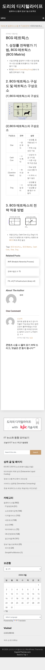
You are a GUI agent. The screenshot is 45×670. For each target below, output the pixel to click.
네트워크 (8, 520)
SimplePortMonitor (12, 553)
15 (39, 594)
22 (39, 598)
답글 (31, 338)
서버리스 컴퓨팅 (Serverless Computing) (20, 484)
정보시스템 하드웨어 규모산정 (15, 479)
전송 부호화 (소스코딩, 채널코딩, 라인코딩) (20, 488)
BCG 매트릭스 (16, 247)
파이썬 (7, 548)
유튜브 (15, 640)
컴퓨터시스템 (13, 26)
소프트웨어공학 (11, 511)
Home (3, 26)
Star (12, 250)
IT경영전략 (25, 26)
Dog (16, 250)
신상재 (19, 319)
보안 (6, 525)
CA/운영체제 (10, 534)
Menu (3, 18)
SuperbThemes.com (22, 652)
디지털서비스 (10, 516)
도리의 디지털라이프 (22, 6)
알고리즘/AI (9, 539)
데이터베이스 (10, 529)
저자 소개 (7, 640)
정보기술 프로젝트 (11, 544)
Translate (22, 621)
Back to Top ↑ (22, 655)
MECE (11, 240)
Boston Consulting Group (23, 70)
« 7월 (6, 611)
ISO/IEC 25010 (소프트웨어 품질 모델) (18, 467)
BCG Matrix (27, 247)
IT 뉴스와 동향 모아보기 (16, 437)
